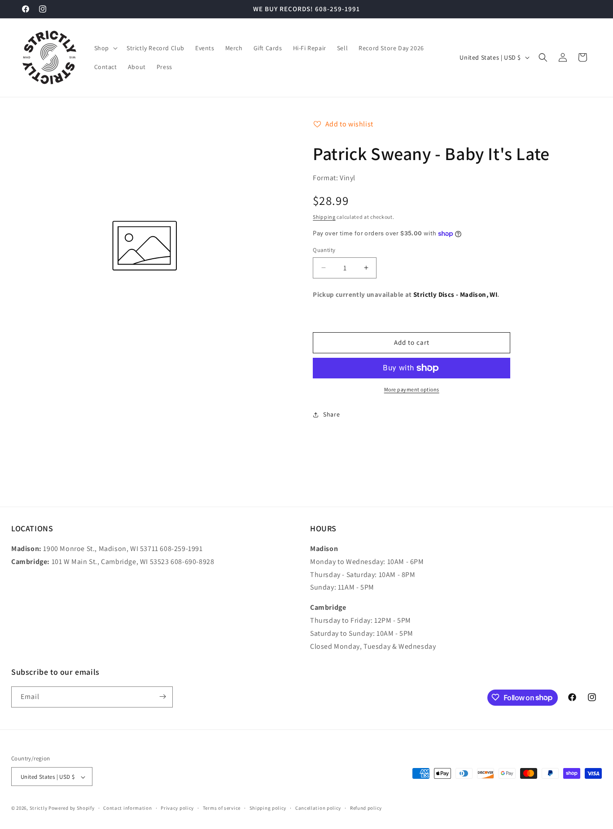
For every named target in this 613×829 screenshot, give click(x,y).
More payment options (411, 389)
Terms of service (222, 808)
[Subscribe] (162, 696)
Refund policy (366, 808)
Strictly (39, 808)
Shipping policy (268, 808)
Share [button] (331, 414)
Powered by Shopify (71, 808)
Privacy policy (177, 808)
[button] (105, 48)
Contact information (127, 808)
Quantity (324, 250)
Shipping (324, 216)
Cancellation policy (318, 808)
